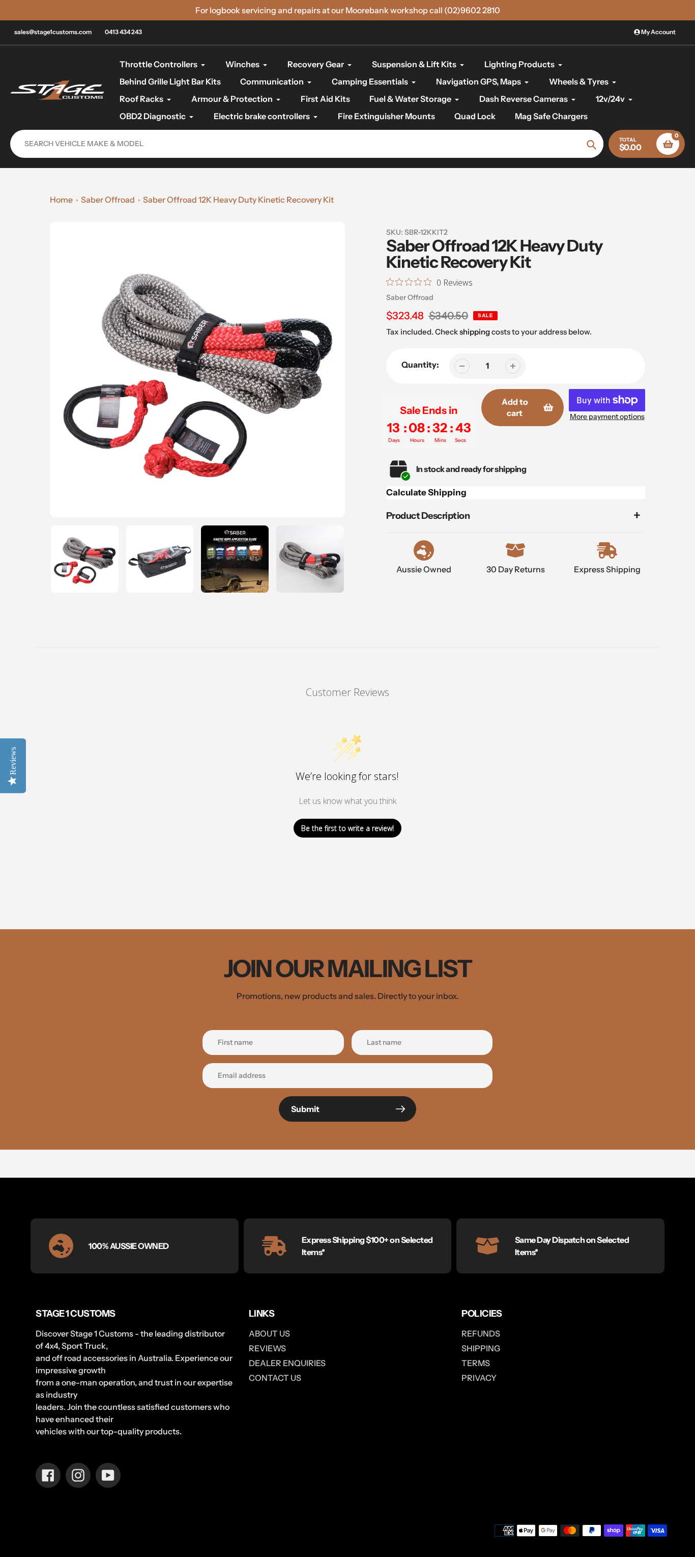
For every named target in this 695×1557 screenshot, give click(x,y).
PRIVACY (479, 1378)
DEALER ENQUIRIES (287, 1363)
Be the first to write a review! (347, 828)
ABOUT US (269, 1333)
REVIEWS (267, 1348)
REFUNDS (480, 1333)
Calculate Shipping (426, 492)
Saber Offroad (108, 199)
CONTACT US (275, 1378)
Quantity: (420, 364)
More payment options (607, 416)
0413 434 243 (123, 32)
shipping (474, 332)
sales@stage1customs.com (53, 32)
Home (61, 199)
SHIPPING (480, 1348)
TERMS (475, 1363)
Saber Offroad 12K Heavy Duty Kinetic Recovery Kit (238, 199)
